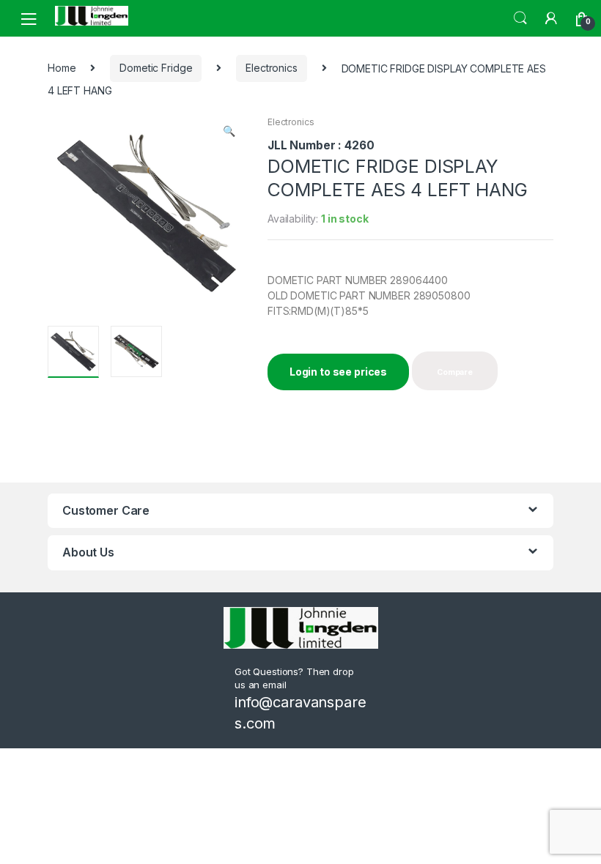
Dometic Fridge (155, 68)
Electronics (271, 68)
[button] (228, 132)
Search (520, 18)
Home (61, 68)
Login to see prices (338, 371)
